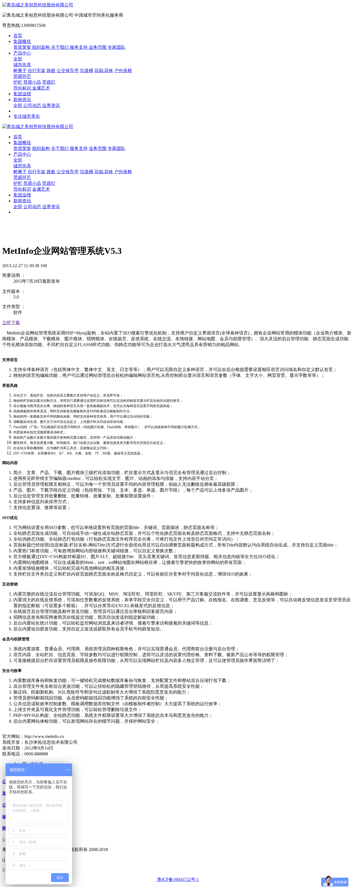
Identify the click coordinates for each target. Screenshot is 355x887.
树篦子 (20, 70)
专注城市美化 (26, 116)
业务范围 (98, 47)
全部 (17, 59)
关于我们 (60, 47)
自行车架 (36, 70)
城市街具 (22, 64)
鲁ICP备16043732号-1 (177, 879)
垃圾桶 (86, 70)
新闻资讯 (22, 99)
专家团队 (116, 47)
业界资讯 (51, 105)
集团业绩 (22, 93)
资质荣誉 (22, 47)
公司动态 (32, 105)
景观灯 (48, 82)
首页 (17, 35)
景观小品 (32, 82)
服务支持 (79, 47)
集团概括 (22, 41)
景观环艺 (22, 76)
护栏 (17, 82)
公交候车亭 (68, 70)
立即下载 (11, 322)
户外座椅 (123, 70)
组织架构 (41, 47)
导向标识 (22, 88)
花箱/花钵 (103, 70)
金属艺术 (41, 88)
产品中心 (22, 53)
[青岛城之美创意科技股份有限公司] (177, 5)
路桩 (51, 70)
